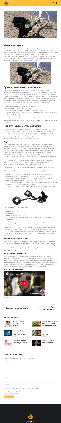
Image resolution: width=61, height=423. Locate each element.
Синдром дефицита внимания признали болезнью (18, 323)
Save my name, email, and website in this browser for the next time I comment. (21, 388)
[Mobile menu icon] (56, 3)
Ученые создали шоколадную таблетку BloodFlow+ (48, 332)
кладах (37, 54)
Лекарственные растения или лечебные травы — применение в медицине (49, 323)
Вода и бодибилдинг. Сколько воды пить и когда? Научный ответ (19, 332)
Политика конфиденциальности (40, 392)
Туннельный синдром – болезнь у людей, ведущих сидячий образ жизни (20, 342)
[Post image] (8, 324)
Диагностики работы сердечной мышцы (48, 341)
